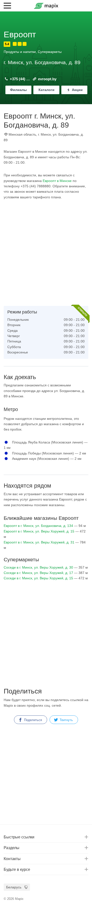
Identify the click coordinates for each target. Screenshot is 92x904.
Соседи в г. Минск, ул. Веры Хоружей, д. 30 (38, 567)
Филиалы (18, 90)
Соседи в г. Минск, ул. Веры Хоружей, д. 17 (38, 573)
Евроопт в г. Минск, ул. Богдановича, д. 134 (38, 526)
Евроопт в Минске (57, 181)
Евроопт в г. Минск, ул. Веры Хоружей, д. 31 (39, 542)
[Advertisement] (46, 253)
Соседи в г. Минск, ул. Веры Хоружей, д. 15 (38, 578)
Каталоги (46, 90)
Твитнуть (66, 720)
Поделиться (32, 720)
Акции (77, 90)
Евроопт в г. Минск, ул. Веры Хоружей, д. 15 (39, 531)
